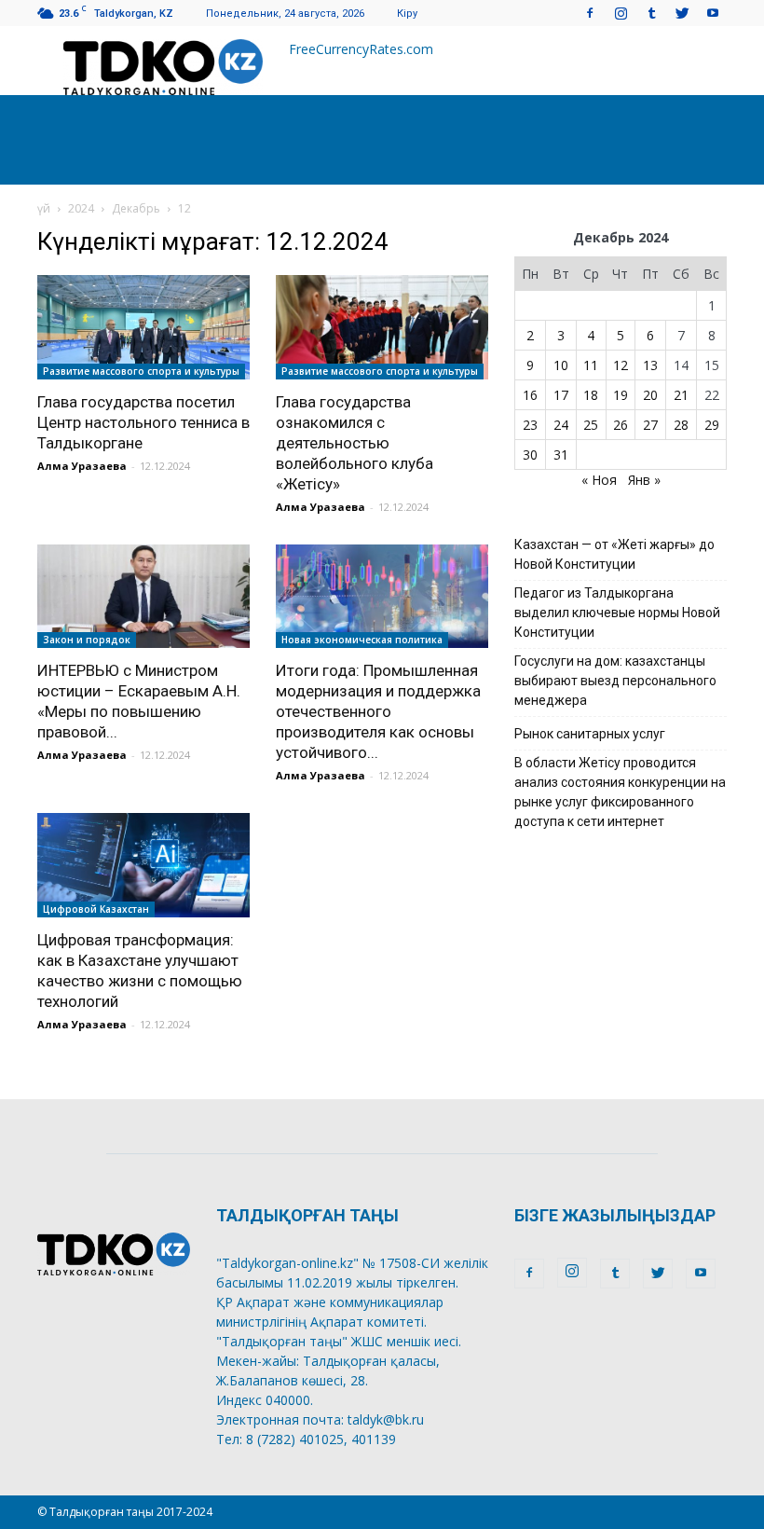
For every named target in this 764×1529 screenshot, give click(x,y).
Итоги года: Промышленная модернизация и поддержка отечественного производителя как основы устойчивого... (378, 711)
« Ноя (599, 480)
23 (530, 425)
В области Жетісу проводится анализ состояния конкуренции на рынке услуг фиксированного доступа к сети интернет (620, 792)
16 (530, 395)
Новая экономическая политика (362, 639)
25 (590, 425)
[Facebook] (590, 12)
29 (711, 425)
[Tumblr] (651, 12)
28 (681, 425)
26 (620, 425)
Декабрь (136, 208)
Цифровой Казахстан (96, 909)
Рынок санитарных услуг (589, 733)
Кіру (407, 13)
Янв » (644, 480)
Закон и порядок (86, 639)
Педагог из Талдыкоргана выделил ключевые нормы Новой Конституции (617, 612)
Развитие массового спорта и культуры (141, 371)
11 (590, 365)
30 (530, 454)
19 (620, 395)
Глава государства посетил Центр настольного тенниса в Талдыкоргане (143, 422)
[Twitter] (682, 12)
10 (560, 365)
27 (650, 425)
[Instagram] (620, 12)
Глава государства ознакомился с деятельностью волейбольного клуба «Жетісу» (354, 443)
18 (590, 395)
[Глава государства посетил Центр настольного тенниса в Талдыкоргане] (143, 327)
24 (560, 425)
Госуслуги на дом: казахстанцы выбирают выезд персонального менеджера (615, 681)
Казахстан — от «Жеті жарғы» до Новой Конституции (614, 554)
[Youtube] (713, 12)
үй (43, 208)
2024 (81, 208)
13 (650, 365)
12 (620, 365)
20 (650, 395)
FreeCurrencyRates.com (361, 49)
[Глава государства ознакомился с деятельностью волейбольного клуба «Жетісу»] (382, 327)
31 (560, 454)
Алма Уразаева (82, 466)
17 (560, 395)
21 (681, 395)
